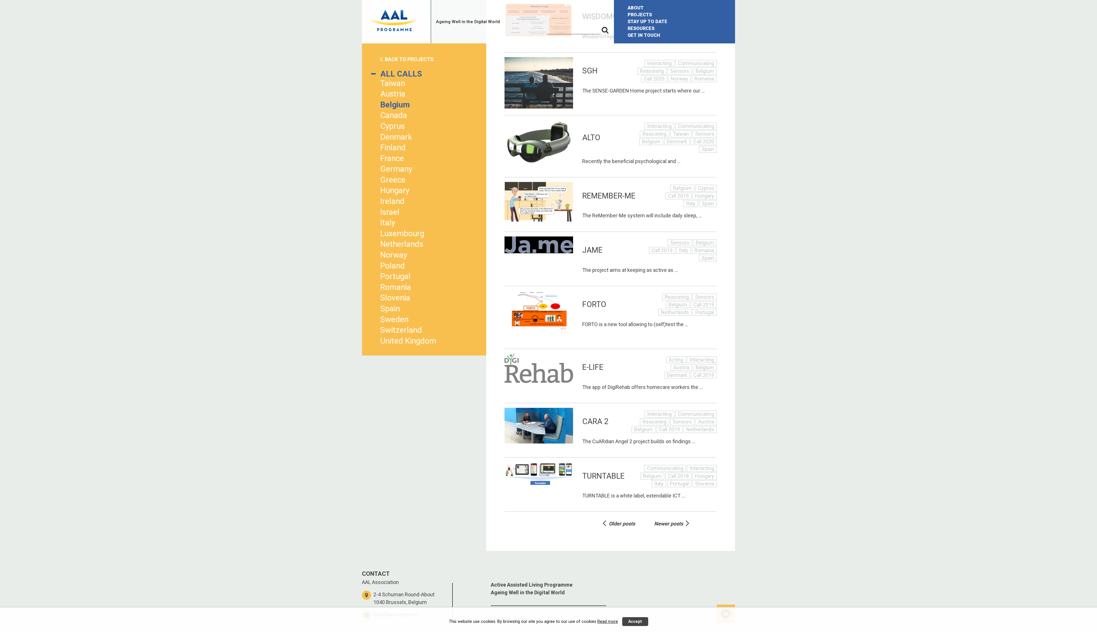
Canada (393, 115)
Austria (392, 94)
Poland (392, 265)
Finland (393, 147)
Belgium (395, 104)
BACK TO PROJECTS (409, 59)
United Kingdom (408, 341)
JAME (592, 250)
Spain (390, 308)
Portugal (395, 276)
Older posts (622, 524)
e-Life (592, 367)
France (392, 158)
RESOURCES (641, 28)
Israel (389, 212)
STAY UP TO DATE (647, 21)
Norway (393, 255)
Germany (396, 169)
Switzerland (401, 330)
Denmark (396, 137)
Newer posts (668, 524)
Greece (393, 179)
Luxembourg (402, 233)
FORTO (594, 304)
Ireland (392, 201)
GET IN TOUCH (644, 35)
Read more (607, 621)
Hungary (394, 190)
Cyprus (392, 126)
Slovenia (395, 297)
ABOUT (636, 8)
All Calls (401, 74)
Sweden (394, 319)
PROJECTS (640, 14)
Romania (395, 287)
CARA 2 (595, 421)
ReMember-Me (608, 195)
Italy (387, 222)
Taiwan (392, 83)
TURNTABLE (603, 476)
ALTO (591, 137)
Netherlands (401, 244)
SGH (590, 70)
